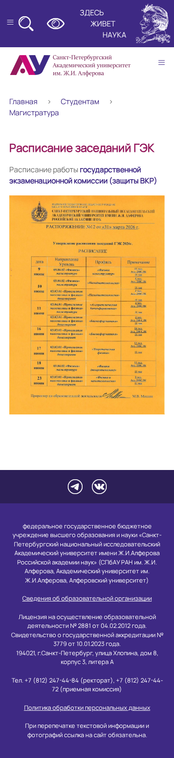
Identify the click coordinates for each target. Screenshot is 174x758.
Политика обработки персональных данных (87, 707)
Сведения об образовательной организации (87, 598)
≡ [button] (161, 62)
